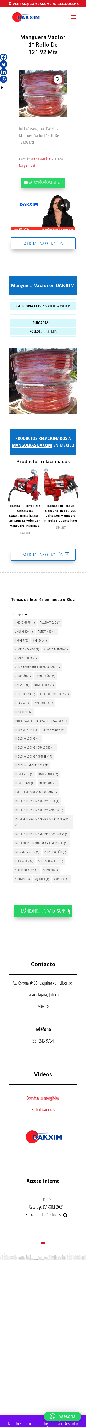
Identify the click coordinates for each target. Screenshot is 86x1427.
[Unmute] (33, 226)
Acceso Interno (43, 1181)
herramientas (26, 730)
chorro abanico (27, 649)
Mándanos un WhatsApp (43, 911)
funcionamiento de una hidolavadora (41, 721)
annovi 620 (24, 631)
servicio (50, 870)
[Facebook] (3, 57)
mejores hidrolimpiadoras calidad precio (41, 822)
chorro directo (56, 649)
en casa (22, 703)
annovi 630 (47, 631)
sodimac (22, 879)
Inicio (23, 128)
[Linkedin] (3, 71)
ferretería (23, 712)
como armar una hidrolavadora (37, 667)
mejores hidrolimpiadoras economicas (42, 834)
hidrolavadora (53, 730)
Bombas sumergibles (43, 1098)
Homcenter (24, 774)
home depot (24, 783)
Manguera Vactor (28, 165)
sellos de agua (26, 870)
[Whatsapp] (3, 79)
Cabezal (40, 640)
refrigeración (55, 852)
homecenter (48, 774)
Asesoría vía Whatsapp (46, 182)
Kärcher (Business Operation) (36, 792)
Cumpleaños (45, 676)
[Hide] (2, 87)
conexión (23, 676)
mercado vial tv (27, 852)
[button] (58, 79)
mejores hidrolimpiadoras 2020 (37, 801)
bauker (21, 640)
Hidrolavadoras (43, 1109)
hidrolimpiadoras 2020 (31, 765)
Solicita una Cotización (43, 243)
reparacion (24, 861)
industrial (48, 783)
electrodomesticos (54, 694)
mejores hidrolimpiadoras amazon (39, 810)
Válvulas (62, 879)
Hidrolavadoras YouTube (33, 756)
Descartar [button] (71, 1423)
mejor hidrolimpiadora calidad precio (41, 843)
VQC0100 (42, 879)
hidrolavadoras (27, 739)
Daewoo (22, 685)
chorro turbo (26, 658)
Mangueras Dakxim (42, 128)
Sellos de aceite (50, 861)
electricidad (25, 694)
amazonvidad (50, 623)
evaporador (43, 703)
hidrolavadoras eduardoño (35, 747)
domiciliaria (44, 685)
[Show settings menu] (43, 226)
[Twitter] (3, 64)
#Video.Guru (25, 623)
